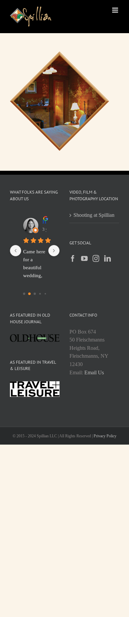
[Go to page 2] (35, 294)
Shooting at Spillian (93, 215)
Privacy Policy (105, 436)
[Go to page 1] (29, 293)
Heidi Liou (44, 221)
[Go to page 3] (40, 293)
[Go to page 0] (24, 294)
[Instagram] (96, 258)
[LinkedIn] (107, 258)
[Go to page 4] (45, 293)
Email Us (94, 372)
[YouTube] (84, 258)
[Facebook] (72, 258)
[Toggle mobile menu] (115, 10)
